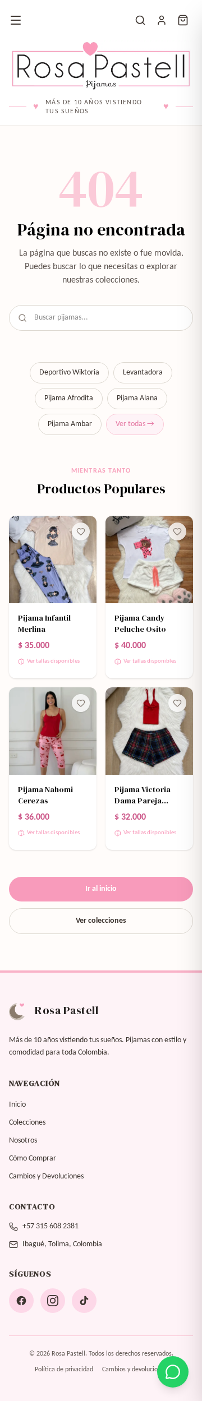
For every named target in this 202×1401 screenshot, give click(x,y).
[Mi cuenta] (162, 20)
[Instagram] (52, 1300)
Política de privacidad (64, 1369)
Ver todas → (135, 424)
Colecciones (27, 1122)
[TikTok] (84, 1300)
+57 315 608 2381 (50, 1226)
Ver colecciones (101, 921)
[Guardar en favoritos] (81, 531)
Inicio (17, 1105)
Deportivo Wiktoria (69, 372)
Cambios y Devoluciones (46, 1176)
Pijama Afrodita (68, 398)
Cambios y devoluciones (134, 1369)
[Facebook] (21, 1300)
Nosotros (23, 1140)
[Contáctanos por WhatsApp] (173, 1372)
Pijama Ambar (70, 424)
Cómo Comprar (32, 1158)
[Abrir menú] (15, 20)
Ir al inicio (101, 889)
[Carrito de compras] (183, 20)
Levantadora (143, 372)
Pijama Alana (137, 398)
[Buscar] (140, 20)
